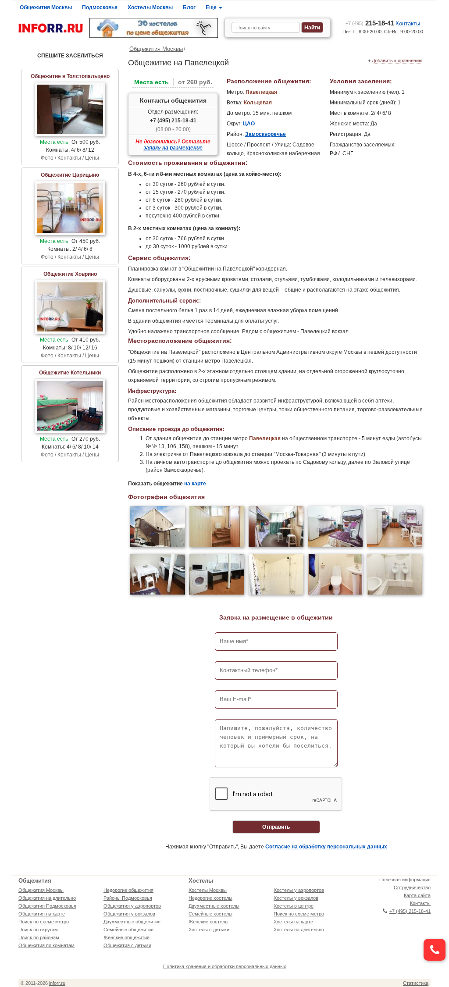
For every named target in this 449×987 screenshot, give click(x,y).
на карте (195, 484)
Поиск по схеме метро (43, 921)
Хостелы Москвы (150, 7)
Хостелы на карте (293, 921)
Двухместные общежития (131, 921)
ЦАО (249, 124)
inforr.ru (57, 983)
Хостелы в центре (294, 906)
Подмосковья (100, 7)
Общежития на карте (41, 913)
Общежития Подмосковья (47, 906)
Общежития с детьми (127, 945)
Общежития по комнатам (46, 945)
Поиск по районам (38, 937)
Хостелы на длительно (299, 929)
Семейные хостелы (210, 913)
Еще (212, 7)
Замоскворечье (265, 134)
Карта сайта (417, 895)
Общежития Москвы (46, 7)
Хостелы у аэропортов (299, 890)
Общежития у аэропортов (132, 906)
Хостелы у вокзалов (296, 898)
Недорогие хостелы (210, 898)
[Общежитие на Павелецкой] (157, 528)
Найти (312, 28)
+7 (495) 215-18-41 (173, 121)
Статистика (415, 983)
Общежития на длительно (47, 898)
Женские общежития (126, 937)
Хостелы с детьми (209, 929)
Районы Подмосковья (127, 898)
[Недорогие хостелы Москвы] (153, 28)
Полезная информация (405, 879)
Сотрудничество (412, 887)
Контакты (408, 23)
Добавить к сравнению (397, 60)
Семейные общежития (128, 929)
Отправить (276, 827)
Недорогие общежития (128, 890)
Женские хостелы (208, 921)
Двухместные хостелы (214, 906)
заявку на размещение (173, 148)
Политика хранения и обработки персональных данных (224, 966)
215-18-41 (370, 23)
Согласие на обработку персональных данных (326, 847)
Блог (189, 7)
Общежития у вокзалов (129, 913)
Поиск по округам (38, 929)
